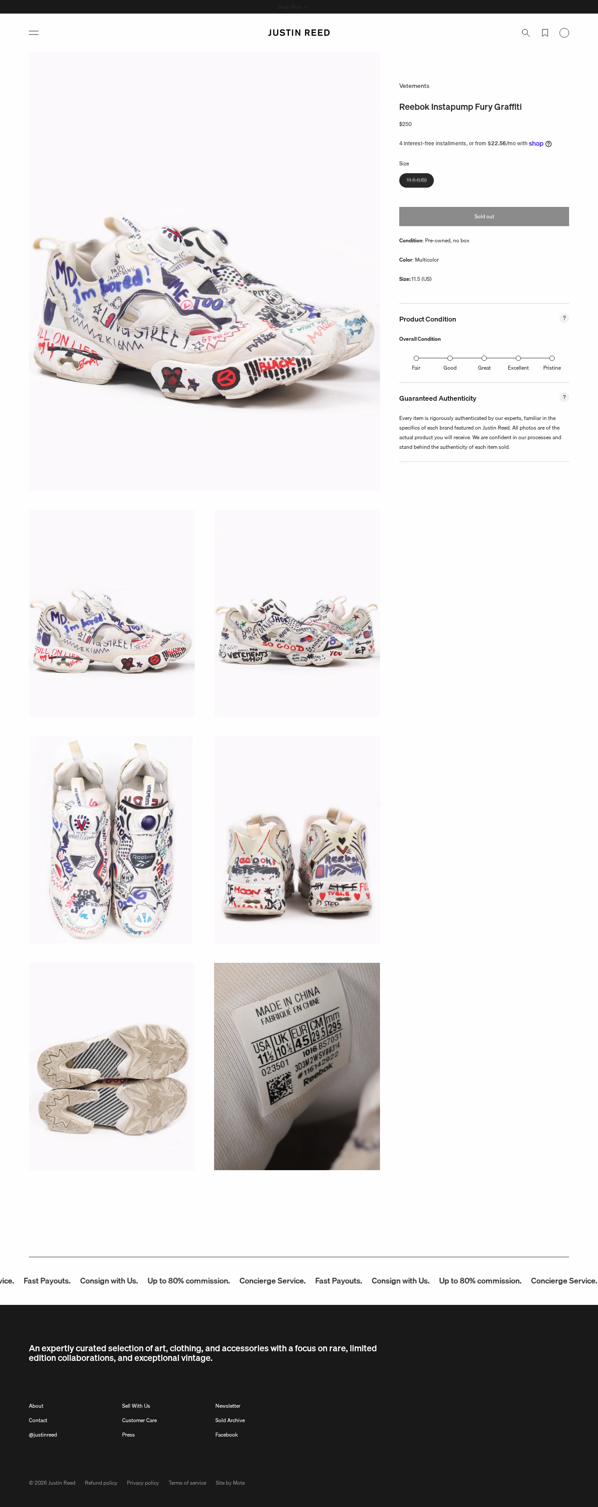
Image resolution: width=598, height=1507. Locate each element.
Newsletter (227, 1406)
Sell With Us (136, 1406)
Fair (416, 368)
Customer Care (139, 1420)
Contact (38, 1420)
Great (484, 368)
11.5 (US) (420, 181)
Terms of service (187, 1483)
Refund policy (101, 1483)
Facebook (226, 1434)
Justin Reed (61, 1483)
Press (128, 1434)
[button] (34, 33)
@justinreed (43, 1434)
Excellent (518, 368)
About (36, 1406)
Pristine (552, 368)
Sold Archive (230, 1420)
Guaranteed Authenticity (437, 398)
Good (450, 368)
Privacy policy (143, 1483)
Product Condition (427, 319)
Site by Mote (230, 1483)
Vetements (414, 86)
